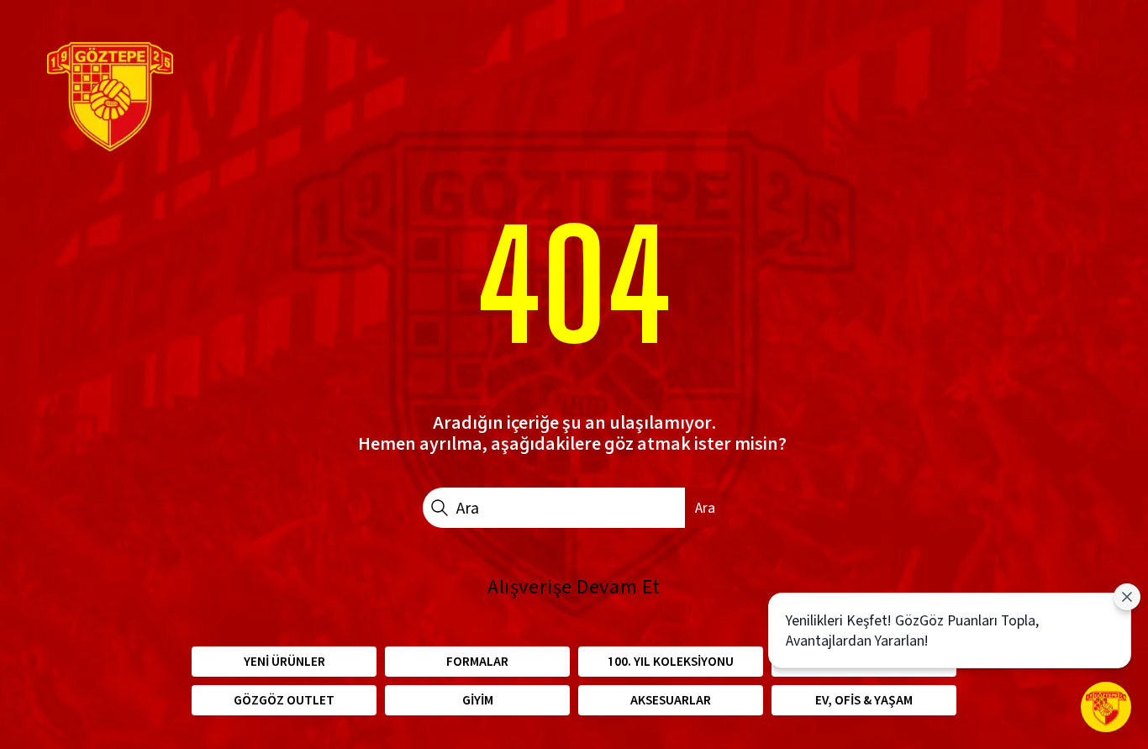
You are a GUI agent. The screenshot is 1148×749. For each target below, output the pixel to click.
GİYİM (477, 700)
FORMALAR (477, 661)
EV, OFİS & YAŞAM (864, 700)
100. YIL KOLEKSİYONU (671, 661)
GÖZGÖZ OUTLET (284, 700)
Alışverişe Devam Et (573, 587)
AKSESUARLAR (670, 700)
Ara (705, 507)
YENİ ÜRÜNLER (284, 661)
